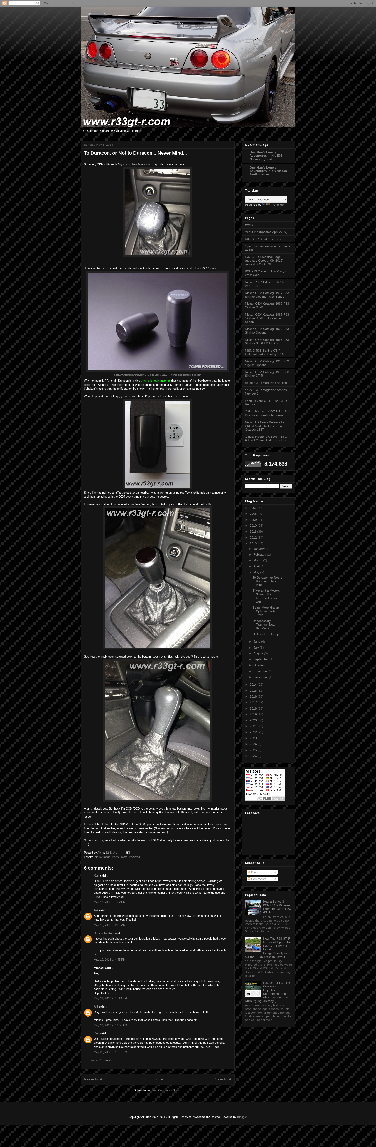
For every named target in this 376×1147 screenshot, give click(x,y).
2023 (254, 738)
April (256, 566)
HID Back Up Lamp (266, 634)
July (256, 647)
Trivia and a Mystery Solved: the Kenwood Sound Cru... (266, 596)
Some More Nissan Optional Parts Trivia (266, 611)
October (259, 665)
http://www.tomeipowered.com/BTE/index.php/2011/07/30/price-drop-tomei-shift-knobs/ (157, 375)
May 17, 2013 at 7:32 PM (110, 902)
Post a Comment (100, 1060)
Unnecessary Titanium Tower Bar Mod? (265, 624)
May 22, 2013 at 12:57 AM (110, 1025)
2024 (254, 744)
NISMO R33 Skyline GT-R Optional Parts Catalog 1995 (264, 352)
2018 (254, 708)
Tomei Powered (130, 857)
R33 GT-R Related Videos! (263, 239)
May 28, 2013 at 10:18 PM (110, 1052)
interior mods (102, 857)
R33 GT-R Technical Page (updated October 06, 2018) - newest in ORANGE (265, 260)
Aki (96, 910)
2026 (254, 756)
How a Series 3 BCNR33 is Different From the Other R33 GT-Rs (277, 907)
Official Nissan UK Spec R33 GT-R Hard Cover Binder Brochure (267, 438)
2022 (254, 732)
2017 (254, 702)
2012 (254, 537)
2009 (254, 519)
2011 (253, 531)
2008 (254, 513)
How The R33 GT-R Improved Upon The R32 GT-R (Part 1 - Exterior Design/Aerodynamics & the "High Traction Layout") (268, 947)
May (256, 572)
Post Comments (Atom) (166, 1090)
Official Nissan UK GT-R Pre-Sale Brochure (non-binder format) (268, 413)
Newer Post (93, 1079)
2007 (254, 507)
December (261, 677)
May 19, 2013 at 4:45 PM (110, 959)
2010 (254, 525)
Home (158, 1079)
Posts (254, 872)
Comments (258, 879)
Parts (115, 857)
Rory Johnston (104, 933)
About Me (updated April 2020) (266, 232)
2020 (254, 720)
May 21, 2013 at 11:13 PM (110, 998)
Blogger (242, 1117)
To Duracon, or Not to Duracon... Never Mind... (267, 581)
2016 (254, 696)
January (259, 548)
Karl (96, 875)
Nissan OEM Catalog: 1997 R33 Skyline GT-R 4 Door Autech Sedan (267, 318)
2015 (254, 690)
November (261, 671)
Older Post (223, 1079)
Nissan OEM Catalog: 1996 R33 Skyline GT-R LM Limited (267, 341)
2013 (254, 543)
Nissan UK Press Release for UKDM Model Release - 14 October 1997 (265, 426)
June (257, 641)
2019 (254, 714)
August (258, 653)
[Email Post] (127, 852)
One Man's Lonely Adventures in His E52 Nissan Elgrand (266, 155)
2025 (254, 750)
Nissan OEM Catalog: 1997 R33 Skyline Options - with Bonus (267, 294)
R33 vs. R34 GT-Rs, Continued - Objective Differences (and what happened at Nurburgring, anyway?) (268, 992)
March (258, 560)
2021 (254, 726)
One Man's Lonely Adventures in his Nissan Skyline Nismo (268, 171)
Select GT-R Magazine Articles (266, 382)
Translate (277, 204)
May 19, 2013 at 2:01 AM (110, 925)
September (261, 659)
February (260, 554)
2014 (254, 684)
